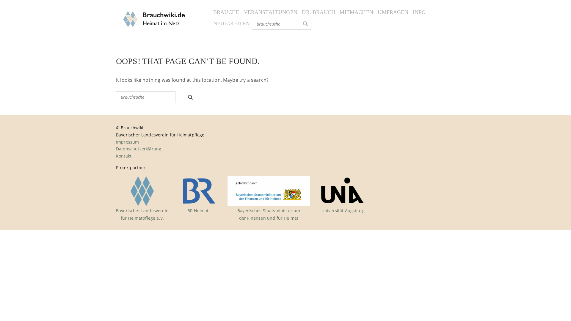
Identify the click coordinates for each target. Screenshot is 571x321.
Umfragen (393, 12)
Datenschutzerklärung (138, 149)
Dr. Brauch (318, 12)
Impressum (127, 142)
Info (419, 12)
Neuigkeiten (231, 23)
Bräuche (226, 12)
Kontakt (123, 156)
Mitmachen (356, 12)
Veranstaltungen (270, 12)
